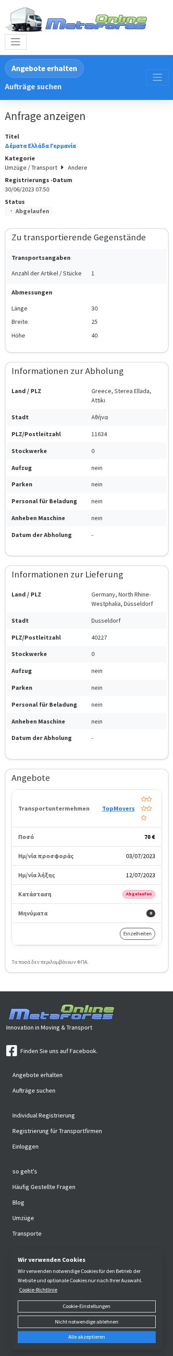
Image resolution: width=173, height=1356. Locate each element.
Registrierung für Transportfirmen (57, 1131)
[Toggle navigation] (16, 42)
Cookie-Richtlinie (38, 1289)
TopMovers (118, 808)
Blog (18, 1202)
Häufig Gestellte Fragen (43, 1187)
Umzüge (23, 1218)
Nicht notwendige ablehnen (86, 1321)
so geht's (24, 1171)
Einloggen (25, 1146)
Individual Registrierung (43, 1115)
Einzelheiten (137, 933)
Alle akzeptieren (86, 1336)
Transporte (27, 1233)
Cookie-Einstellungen (86, 1306)
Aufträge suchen (33, 86)
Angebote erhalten (44, 68)
